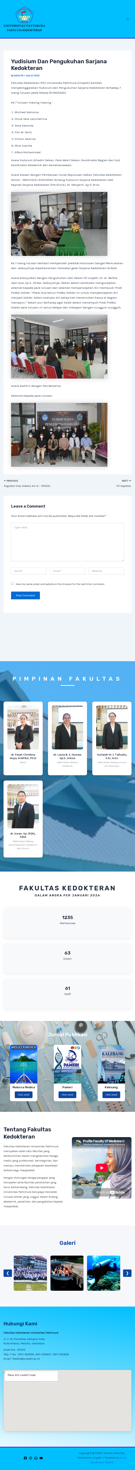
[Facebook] (25, 1458)
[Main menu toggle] (128, 19)
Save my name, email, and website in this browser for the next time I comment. (60, 584)
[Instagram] (30, 1458)
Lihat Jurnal (23, 1094)
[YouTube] (41, 1458)
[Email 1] (35, 1458)
